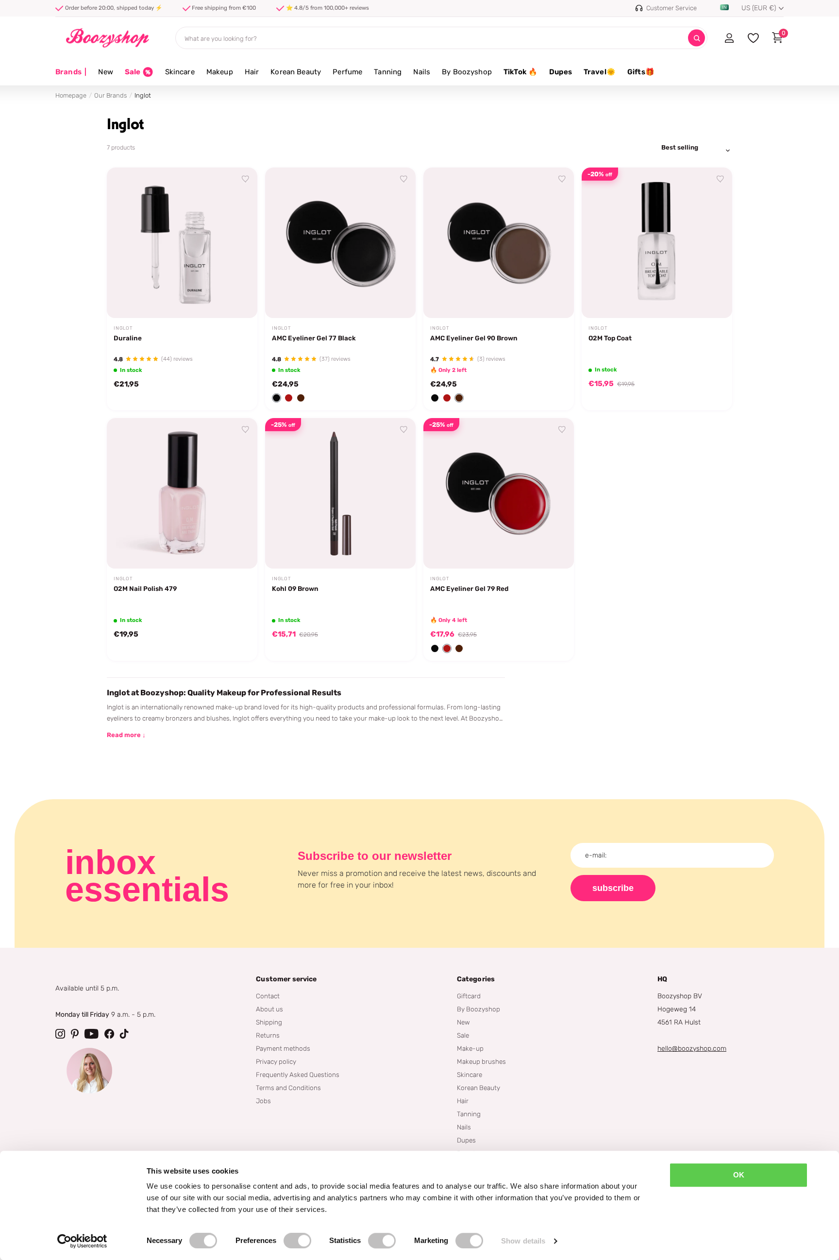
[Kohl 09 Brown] (340, 493)
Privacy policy (276, 1061)
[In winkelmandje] (238, 299)
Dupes (560, 71)
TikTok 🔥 (520, 71)
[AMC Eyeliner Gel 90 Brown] (498, 243)
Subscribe (613, 888)
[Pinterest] (75, 1034)
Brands (70, 71)
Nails (421, 71)
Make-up (470, 1048)
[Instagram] (60, 1034)
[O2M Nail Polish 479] (182, 493)
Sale (463, 1035)
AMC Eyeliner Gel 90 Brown (474, 338)
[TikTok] (124, 1034)
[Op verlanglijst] (245, 179)
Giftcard (469, 996)
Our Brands (110, 95)
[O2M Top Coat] (657, 243)
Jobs (263, 1101)
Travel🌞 (600, 71)
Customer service (286, 979)
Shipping (269, 1022)
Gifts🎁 (640, 71)
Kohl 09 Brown (295, 588)
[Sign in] (729, 38)
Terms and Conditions (288, 1088)
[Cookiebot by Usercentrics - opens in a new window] (82, 1241)
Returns (268, 1035)
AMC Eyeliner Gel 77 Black (314, 338)
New (105, 71)
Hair (252, 71)
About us (269, 1009)
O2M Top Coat (610, 338)
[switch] (297, 1240)
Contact (268, 996)
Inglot (123, 328)
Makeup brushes (481, 1061)
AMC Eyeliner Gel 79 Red (469, 588)
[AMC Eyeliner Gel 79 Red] (498, 493)
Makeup (219, 71)
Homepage (70, 95)
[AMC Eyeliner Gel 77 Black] (340, 243)
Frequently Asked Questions (297, 1074)
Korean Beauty (295, 71)
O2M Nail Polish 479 (145, 588)
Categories (476, 979)
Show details (523, 1241)
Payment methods (283, 1048)
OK (738, 1175)
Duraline (128, 338)
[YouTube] (91, 1034)
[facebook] (109, 1034)
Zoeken (696, 38)
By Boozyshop (467, 71)
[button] (276, 398)
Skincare (180, 71)
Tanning (388, 71)
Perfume (347, 71)
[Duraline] (182, 243)
